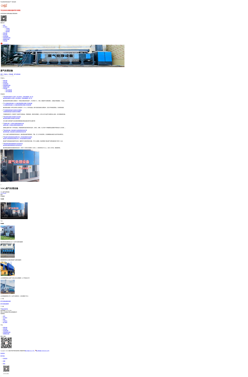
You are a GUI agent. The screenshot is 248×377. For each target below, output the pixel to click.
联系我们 (8, 31)
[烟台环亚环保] (4, 7)
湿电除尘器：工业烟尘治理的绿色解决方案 (13, 125)
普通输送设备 (6, 39)
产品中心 (6, 74)
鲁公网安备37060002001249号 (42, 350)
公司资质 (8, 30)
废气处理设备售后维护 (6, 301)
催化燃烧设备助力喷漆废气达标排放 (11, 118)
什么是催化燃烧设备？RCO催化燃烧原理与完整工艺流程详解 (17, 105)
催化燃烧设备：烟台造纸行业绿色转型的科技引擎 (14, 131)
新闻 (4, 319)
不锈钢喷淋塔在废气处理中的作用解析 (12, 111)
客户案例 (5, 322)
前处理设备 (5, 36)
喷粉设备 (5, 33)
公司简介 (8, 28)
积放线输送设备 (6, 37)
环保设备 (5, 40)
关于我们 (5, 26)
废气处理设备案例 (5, 303)
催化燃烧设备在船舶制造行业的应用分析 (12, 145)
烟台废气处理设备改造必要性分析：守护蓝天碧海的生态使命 (17, 138)
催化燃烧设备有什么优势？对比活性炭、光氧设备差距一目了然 (17, 98)
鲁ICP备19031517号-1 (30, 350)
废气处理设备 (17, 74)
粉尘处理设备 (9, 90)
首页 (4, 25)
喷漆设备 (5, 34)
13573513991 (5, 44)
